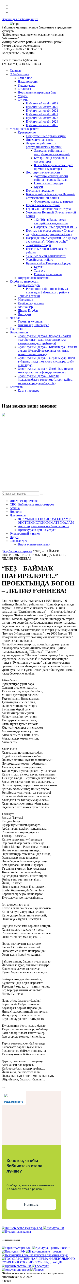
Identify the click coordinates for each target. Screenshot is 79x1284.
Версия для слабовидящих (20, 19)
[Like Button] (3, 1087)
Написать (31, 1204)
